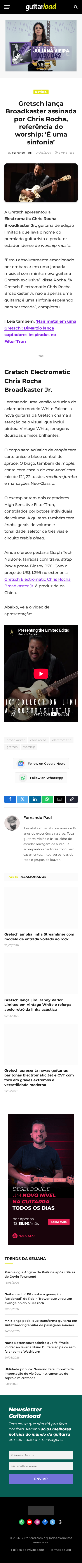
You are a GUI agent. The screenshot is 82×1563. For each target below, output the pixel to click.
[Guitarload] (41, 7)
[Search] (75, 7)
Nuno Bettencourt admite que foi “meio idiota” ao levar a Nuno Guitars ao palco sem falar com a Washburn (40, 1347)
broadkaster (16, 740)
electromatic (62, 740)
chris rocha (38, 740)
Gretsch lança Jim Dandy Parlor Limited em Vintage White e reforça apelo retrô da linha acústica (37, 1005)
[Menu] (7, 7)
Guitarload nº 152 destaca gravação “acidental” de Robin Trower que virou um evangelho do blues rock (38, 1298)
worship (29, 747)
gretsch (12, 747)
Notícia (41, 92)
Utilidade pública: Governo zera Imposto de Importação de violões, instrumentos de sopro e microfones (39, 1373)
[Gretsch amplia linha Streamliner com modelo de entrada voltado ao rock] (41, 907)
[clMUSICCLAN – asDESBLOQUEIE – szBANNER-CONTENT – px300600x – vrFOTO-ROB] (41, 1244)
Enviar (41, 1479)
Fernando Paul (21, 152)
